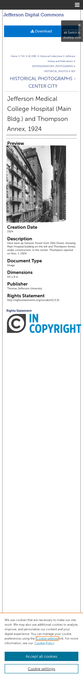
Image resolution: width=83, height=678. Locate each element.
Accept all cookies (41, 656)
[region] (41, 645)
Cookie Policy (44, 643)
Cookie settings (47, 638)
